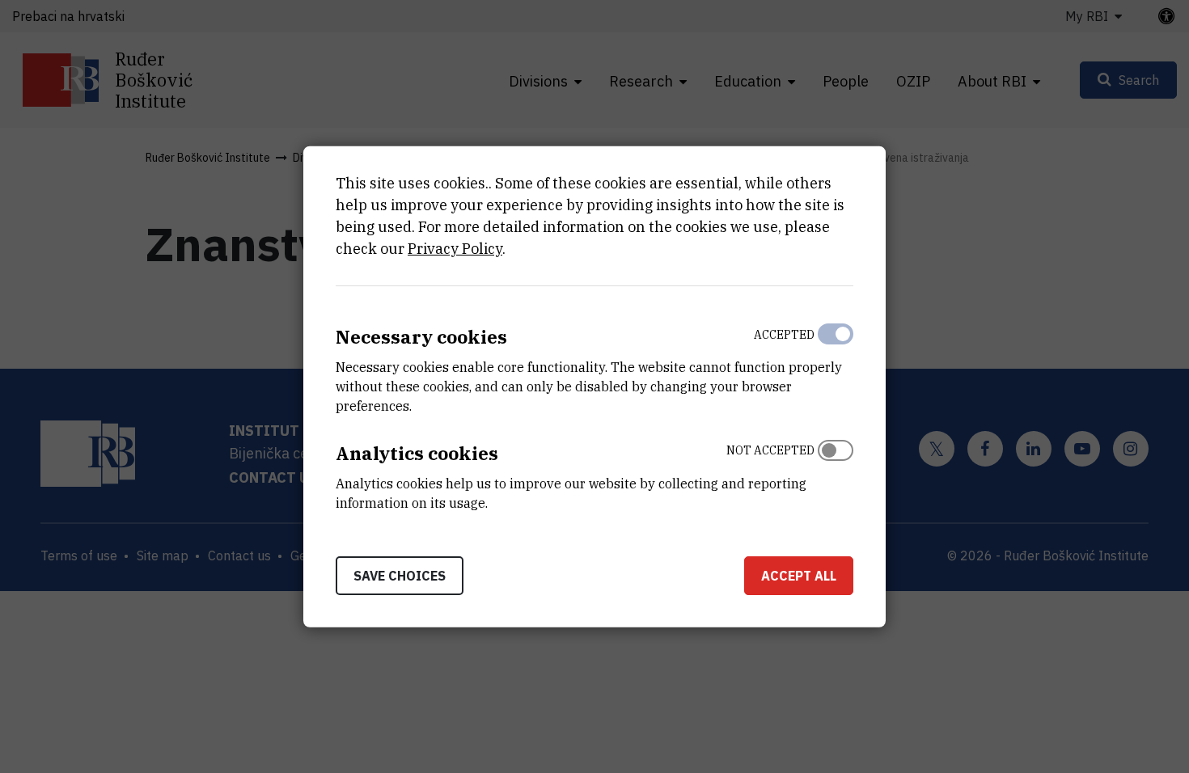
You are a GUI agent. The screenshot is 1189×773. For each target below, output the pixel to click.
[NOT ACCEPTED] (835, 473)
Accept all (798, 575)
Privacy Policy (455, 248)
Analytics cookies (417, 453)
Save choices (399, 575)
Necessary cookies (421, 336)
